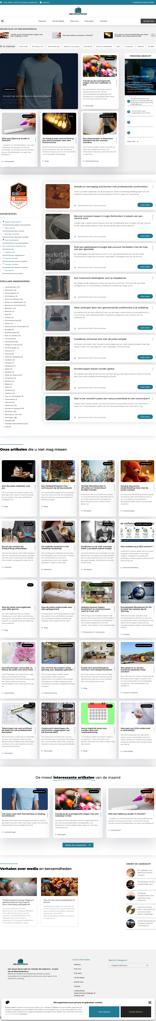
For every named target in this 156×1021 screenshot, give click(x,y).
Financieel (9, 339)
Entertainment (11, 332)
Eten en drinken (11, 336)
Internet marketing (12, 357)
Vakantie (8, 402)
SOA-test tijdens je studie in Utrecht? (16, 139)
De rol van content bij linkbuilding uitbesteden (14, 547)
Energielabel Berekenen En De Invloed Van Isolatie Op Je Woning (136, 609)
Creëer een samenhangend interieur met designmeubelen (96, 669)
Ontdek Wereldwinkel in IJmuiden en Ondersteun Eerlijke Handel (93, 488)
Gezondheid (28, 116)
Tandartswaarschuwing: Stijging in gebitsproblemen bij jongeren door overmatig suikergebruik (142, 101)
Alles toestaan (104, 1012)
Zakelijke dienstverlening (15, 424)
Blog (71, 116)
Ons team (89, 21)
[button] (150, 1002)
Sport (7, 387)
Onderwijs (9, 378)
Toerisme (8, 393)
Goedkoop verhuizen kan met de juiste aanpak (100, 339)
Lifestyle (8, 363)
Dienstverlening (107, 116)
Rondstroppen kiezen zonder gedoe (94, 368)
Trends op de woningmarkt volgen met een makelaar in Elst (97, 83)
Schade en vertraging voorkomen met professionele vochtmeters (111, 186)
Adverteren (9, 290)
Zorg (7, 427)
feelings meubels (12, 234)
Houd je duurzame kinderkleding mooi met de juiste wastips (134, 488)
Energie (8, 329)
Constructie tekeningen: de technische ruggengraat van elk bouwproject (55, 730)
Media (7, 369)
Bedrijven (9, 308)
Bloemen (8, 311)
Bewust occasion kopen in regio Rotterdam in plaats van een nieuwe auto (108, 217)
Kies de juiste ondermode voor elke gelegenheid (56, 608)
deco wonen (10, 228)
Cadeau (8, 317)
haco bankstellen (12, 240)
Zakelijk (8, 420)
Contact (103, 21)
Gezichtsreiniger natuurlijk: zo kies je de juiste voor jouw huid (17, 669)
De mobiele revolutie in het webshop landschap (55, 547)
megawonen (10, 252)
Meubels (8, 372)
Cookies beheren (136, 1012)
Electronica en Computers (15, 326)
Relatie (7, 384)
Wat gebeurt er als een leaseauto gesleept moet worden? (133, 670)
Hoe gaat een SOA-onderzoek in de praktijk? (135, 729)
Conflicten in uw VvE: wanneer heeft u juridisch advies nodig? (96, 547)
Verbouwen (9, 405)
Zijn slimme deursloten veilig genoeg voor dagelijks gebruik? (57, 669)
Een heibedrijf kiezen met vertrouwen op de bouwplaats (56, 487)
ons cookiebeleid (12, 1014)
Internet (8, 354)
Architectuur (10, 296)
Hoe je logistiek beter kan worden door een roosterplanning (94, 730)
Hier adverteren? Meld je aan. (14, 246)
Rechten (8, 381)
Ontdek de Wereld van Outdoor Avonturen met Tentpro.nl (147, 923)
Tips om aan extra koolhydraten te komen (141, 112)
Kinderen (8, 360)
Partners (42, 21)
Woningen (110, 58)
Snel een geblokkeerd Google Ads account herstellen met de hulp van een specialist (111, 248)
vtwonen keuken (12, 264)
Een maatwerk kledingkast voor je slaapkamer (100, 278)
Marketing (9, 366)
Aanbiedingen (9, 89)
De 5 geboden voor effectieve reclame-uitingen (145, 872)
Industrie (8, 351)
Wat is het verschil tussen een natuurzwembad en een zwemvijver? (112, 398)
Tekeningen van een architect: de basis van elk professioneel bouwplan (17, 730)
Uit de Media (79, 978)
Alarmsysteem (11, 293)
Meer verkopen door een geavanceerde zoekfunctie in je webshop (111, 307)
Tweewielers (10, 399)
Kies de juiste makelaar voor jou (16, 487)
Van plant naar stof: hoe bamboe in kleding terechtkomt (27, 96)
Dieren (7, 323)
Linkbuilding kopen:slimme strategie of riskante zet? (84, 993)
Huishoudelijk (10, 348)
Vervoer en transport (13, 408)
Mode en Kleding (12, 375)
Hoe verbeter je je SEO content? (137, 546)
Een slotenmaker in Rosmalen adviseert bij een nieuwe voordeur (98, 140)
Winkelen (9, 411)
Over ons (74, 21)
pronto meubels (11, 258)
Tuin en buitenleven (13, 396)
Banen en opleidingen (14, 302)
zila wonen (9, 270)
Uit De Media (58, 21)
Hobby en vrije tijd (12, 345)
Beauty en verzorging (13, 305)
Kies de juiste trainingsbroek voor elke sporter (16, 608)
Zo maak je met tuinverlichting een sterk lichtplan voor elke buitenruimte (58, 140)
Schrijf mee (78, 982)
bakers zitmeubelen (13, 222)
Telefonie (8, 390)
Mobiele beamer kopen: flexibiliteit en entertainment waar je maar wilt (96, 609)
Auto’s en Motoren (12, 299)
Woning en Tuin (11, 414)
